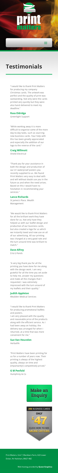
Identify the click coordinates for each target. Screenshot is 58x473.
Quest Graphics (45, 466)
